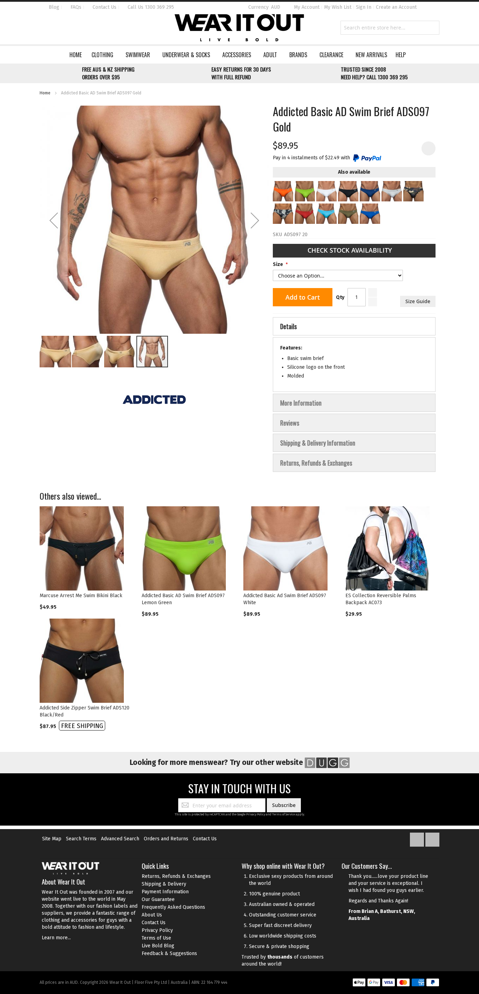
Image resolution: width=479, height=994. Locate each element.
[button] (54, 220)
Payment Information (165, 892)
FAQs (75, 7)
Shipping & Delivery (164, 884)
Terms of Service (283, 814)
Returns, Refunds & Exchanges (176, 876)
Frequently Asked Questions (173, 907)
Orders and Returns (166, 839)
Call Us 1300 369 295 (150, 7)
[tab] (354, 326)
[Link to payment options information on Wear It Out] (395, 983)
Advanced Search (120, 839)
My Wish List (337, 7)
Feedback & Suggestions (169, 953)
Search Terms (81, 839)
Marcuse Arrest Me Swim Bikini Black (81, 596)
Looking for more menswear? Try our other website (217, 762)
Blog (53, 7)
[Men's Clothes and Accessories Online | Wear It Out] (239, 27)
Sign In (363, 7)
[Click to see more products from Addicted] (154, 399)
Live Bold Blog (158, 946)
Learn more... (56, 938)
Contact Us (103, 7)
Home (45, 93)
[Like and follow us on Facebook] (417, 838)
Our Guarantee (158, 899)
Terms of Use (156, 938)
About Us (152, 915)
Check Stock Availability (351, 250)
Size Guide (417, 301)
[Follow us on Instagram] (432, 838)
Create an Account (396, 7)
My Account (306, 7)
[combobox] (389, 28)
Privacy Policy (255, 814)
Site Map (51, 839)
